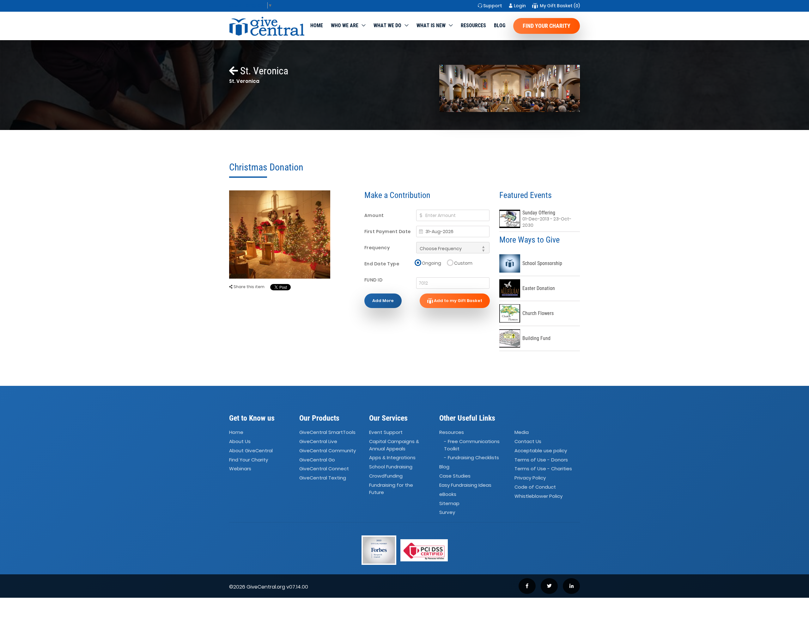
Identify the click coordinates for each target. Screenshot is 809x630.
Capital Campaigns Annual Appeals (394, 445)
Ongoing (431, 263)
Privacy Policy (530, 477)
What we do (387, 25)
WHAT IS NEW (431, 25)
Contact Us (527, 441)
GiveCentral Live (318, 441)
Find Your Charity (546, 25)
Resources (473, 25)
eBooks (447, 494)
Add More (383, 301)
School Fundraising (390, 466)
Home (316, 25)
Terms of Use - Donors (541, 459)
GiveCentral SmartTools (327, 432)
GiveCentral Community (327, 450)
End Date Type (381, 264)
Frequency (377, 247)
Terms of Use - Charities (543, 469)
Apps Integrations (392, 457)
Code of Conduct (535, 487)
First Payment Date (387, 231)
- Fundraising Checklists (471, 457)
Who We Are (344, 25)
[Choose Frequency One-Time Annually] (453, 247)
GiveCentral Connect (324, 469)
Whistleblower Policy (538, 496)
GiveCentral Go (317, 459)
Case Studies (455, 475)
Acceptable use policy (540, 450)
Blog (499, 25)
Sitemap (449, 503)
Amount (374, 215)
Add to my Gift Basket (457, 301)
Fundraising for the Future (391, 489)
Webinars (240, 469)
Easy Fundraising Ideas (465, 485)
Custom (463, 263)
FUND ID (373, 280)
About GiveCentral (251, 450)
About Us (240, 441)
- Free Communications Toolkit (472, 445)
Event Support (386, 432)
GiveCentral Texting (322, 477)
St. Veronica (263, 71)
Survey (447, 512)
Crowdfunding (386, 475)
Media (521, 432)
